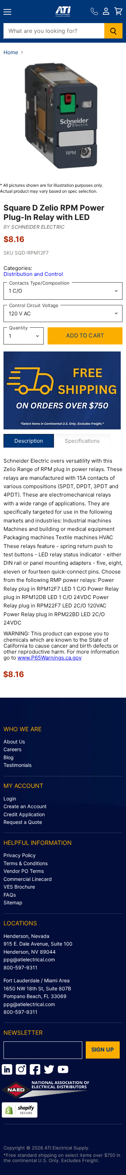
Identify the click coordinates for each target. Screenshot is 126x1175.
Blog (9, 757)
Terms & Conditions (26, 863)
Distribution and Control (33, 274)
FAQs (10, 895)
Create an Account (25, 806)
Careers (12, 749)
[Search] (113, 31)
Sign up (102, 1049)
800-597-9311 (20, 967)
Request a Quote (23, 822)
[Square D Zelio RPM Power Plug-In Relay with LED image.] (63, 119)
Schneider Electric (37, 227)
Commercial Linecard (28, 879)
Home (11, 52)
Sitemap (13, 902)
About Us (14, 742)
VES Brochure (19, 887)
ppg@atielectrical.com (29, 959)
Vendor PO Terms (24, 871)
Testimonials (17, 765)
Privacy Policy (20, 855)
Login (10, 799)
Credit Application (24, 814)
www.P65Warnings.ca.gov (50, 657)
